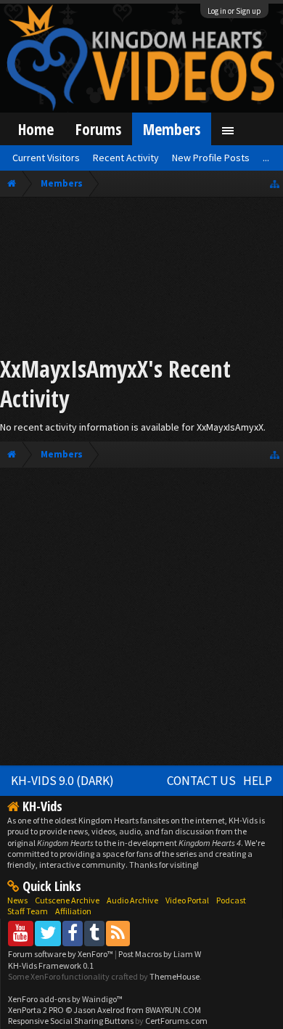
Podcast (231, 900)
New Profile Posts (211, 157)
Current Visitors (46, 157)
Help (257, 781)
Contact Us (201, 781)
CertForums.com (176, 1020)
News (17, 900)
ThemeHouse (174, 976)
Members (171, 128)
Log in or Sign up (234, 11)
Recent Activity (126, 157)
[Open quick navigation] (274, 183)
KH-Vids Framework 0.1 (51, 965)
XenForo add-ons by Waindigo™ (65, 998)
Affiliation (73, 911)
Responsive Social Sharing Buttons (71, 1020)
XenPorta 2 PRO (36, 1009)
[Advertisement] (141, 279)
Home (36, 128)
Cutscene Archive (67, 900)
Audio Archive (132, 900)
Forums (98, 128)
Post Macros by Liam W (159, 953)
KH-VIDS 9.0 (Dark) (62, 781)
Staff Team (27, 911)
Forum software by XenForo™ (61, 953)
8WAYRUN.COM (173, 1009)
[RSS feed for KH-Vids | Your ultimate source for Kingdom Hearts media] (118, 933)
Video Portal (187, 900)
